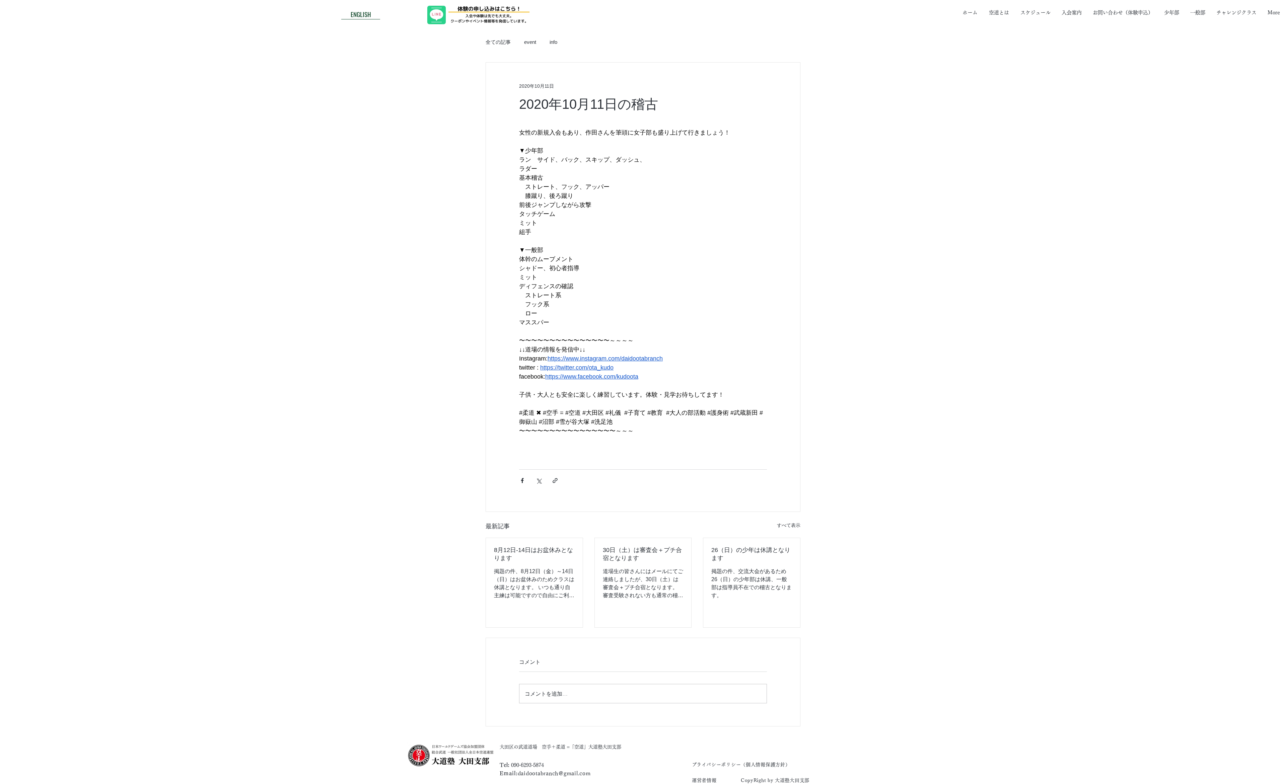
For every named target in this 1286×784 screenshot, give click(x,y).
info (553, 42)
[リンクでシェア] (555, 480)
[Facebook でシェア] (522, 480)
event (530, 42)
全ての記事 (498, 42)
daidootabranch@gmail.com (554, 773)
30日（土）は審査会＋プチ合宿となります (642, 554)
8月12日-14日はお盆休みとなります (533, 554)
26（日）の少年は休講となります (750, 554)
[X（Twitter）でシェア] (538, 480)
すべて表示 (788, 525)
